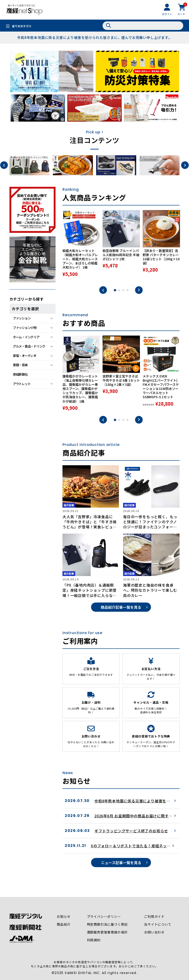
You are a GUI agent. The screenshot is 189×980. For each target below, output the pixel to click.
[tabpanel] (81, 246)
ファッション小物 (24, 327)
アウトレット (21, 383)
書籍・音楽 (20, 365)
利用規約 (93, 940)
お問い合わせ (154, 932)
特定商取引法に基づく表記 (107, 924)
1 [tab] (115, 290)
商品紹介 (63, 924)
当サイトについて (157, 924)
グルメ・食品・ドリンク (29, 346)
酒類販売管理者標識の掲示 (107, 932)
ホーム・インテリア (26, 337)
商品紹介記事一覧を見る (121, 607)
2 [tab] (119, 290)
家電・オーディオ (24, 355)
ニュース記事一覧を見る (121, 862)
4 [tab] (127, 290)
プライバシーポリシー (104, 916)
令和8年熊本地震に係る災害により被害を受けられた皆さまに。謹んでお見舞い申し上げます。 (94, 37)
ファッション (21, 318)
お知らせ (63, 916)
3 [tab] (123, 290)
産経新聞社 (20, 374)
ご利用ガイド (154, 916)
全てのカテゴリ (21, 26)
